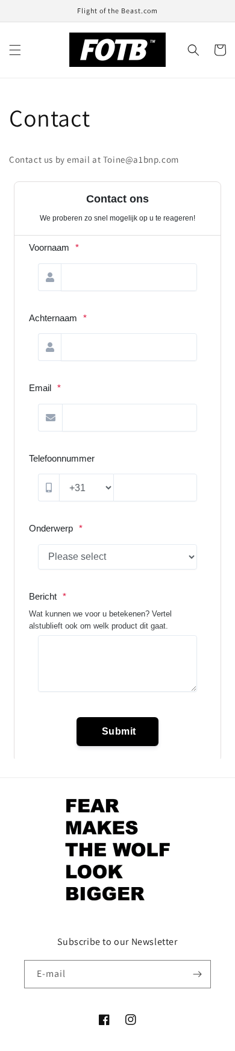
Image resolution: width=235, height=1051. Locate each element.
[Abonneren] (197, 974)
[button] (15, 50)
